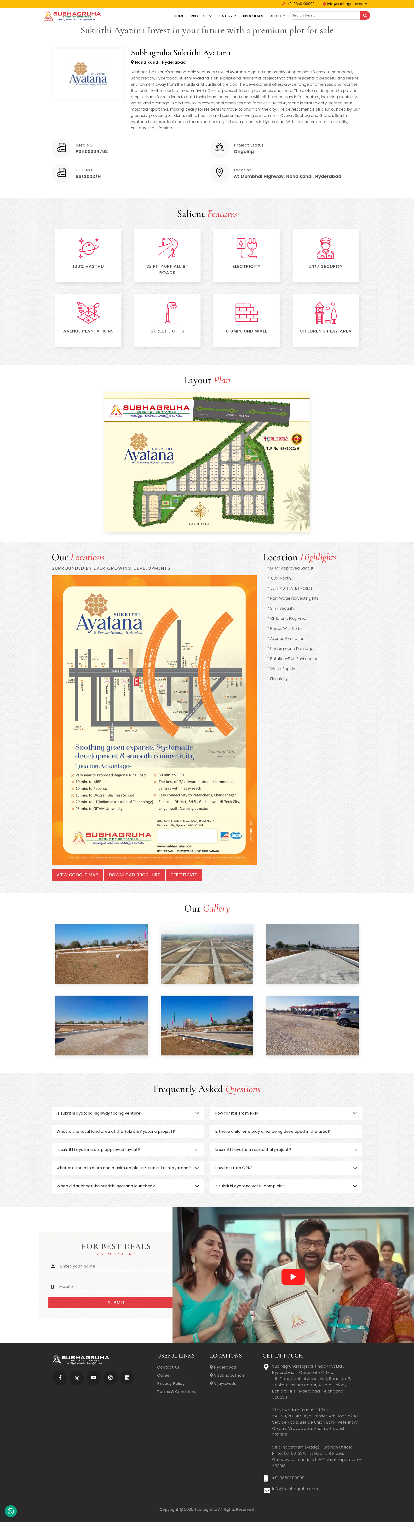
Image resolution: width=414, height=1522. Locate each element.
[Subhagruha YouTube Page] (94, 1378)
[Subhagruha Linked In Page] (127, 1378)
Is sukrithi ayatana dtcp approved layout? (98, 1149)
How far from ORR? (234, 1168)
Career (164, 1375)
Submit (116, 1302)
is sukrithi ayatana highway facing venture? (100, 1113)
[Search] (365, 15)
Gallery (226, 16)
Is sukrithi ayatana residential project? (253, 1149)
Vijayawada (224, 1383)
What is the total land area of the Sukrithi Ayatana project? (116, 1131)
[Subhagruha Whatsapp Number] (11, 1512)
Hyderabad (224, 1367)
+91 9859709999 (300, 3)
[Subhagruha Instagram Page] (110, 1378)
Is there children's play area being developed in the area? (272, 1131)
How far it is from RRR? (237, 1113)
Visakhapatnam (229, 1375)
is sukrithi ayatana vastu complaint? (251, 1186)
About (276, 16)
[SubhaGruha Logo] (72, 15)
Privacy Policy (171, 1383)
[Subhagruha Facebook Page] (60, 1378)
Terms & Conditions (176, 1391)
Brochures (253, 16)
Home (179, 16)
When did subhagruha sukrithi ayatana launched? (106, 1186)
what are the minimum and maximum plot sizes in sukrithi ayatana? (124, 1168)
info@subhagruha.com (347, 3)
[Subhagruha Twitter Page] (77, 1378)
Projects (200, 16)
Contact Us (168, 1367)
